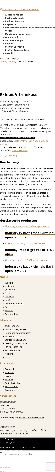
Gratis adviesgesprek (15, 329)
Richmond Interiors (14, 303)
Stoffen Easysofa (14, 46)
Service (9, 43)
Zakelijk (9, 53)
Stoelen (9, 379)
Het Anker (9, 296)
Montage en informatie (18, 34)
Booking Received (15, 21)
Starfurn (9, 310)
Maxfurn (9, 300)
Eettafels (9, 372)
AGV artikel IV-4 (20, 150)
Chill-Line (9, 286)
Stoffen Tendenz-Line (17, 50)
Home (3, 61)
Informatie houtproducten (18, 333)
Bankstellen (10, 369)
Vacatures (10, 353)
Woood (36, 140)
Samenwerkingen (14, 40)
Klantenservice (12, 350)
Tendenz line (11, 314)
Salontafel (10, 390)
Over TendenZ (12, 325)
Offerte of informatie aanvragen (17, 138)
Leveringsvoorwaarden (16, 343)
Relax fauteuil (11, 386)
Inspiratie (10, 24)
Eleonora (9, 293)
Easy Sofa (10, 289)
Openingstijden (13, 37)
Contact (9, 357)
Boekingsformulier (15, 18)
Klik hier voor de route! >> (31, 417)
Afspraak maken (14, 14)
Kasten (11, 61)
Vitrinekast (26, 140)
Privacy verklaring (13, 346)
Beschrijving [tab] (11, 155)
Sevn (7, 307)
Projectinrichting (13, 383)
